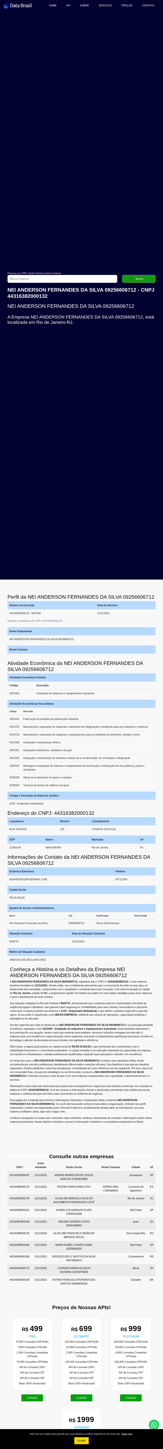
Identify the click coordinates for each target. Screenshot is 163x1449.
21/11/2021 (41, 1175)
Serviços (105, 5)
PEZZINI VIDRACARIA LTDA (74, 1186)
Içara (136, 1221)
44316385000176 (19, 1186)
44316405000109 (19, 1279)
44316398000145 (19, 1233)
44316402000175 (19, 1268)
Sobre (84, 5)
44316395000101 (19, 1210)
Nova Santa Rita (136, 1233)
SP (151, 1175)
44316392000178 (19, 1198)
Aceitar (81, 1440)
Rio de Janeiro (136, 1198)
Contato (148, 5)
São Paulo (136, 1210)
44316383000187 (19, 1175)
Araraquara (136, 1175)
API (68, 5)
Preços (126, 5)
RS (152, 1233)
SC (152, 1221)
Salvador (136, 1279)
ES (151, 1186)
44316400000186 (19, 1256)
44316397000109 (19, 1221)
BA (151, 1279)
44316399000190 (19, 1245)
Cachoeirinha (136, 1256)
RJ (151, 1198)
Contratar (100, 1397)
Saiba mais (126, 1434)
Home (54, 5)
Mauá (136, 1268)
